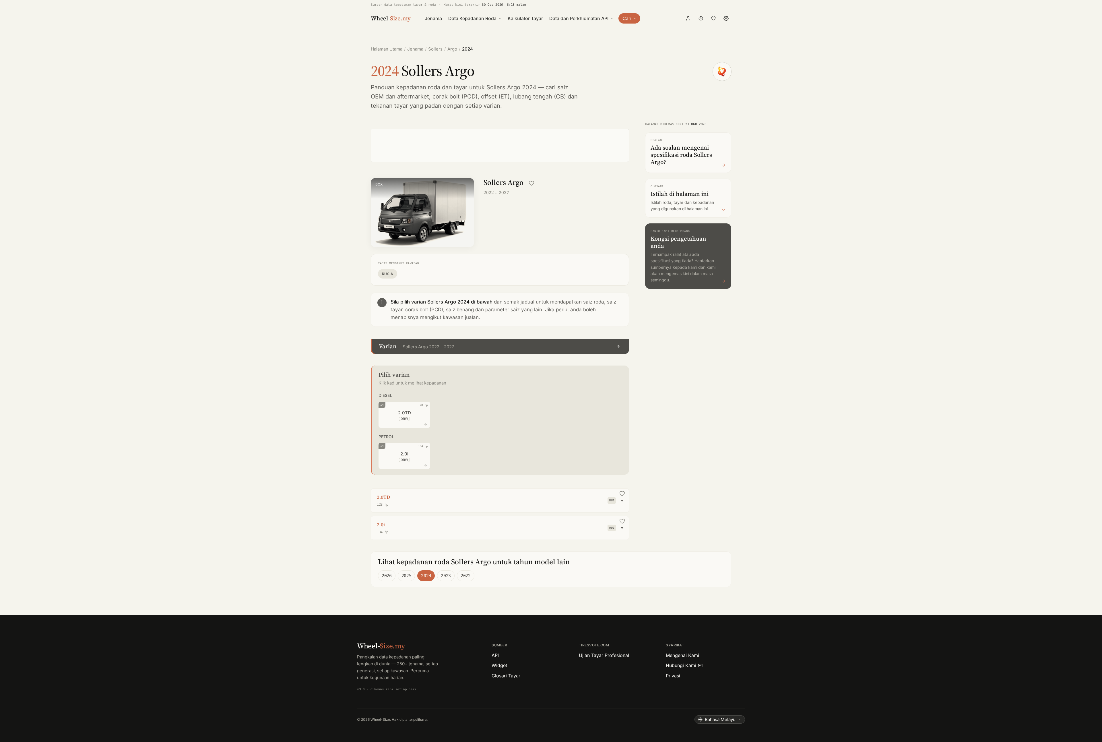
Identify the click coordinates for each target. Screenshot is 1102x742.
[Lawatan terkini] (701, 18)
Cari (626, 18)
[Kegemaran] (713, 18)
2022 (466, 575)
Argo (452, 49)
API (495, 655)
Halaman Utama (386, 49)
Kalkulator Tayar (525, 18)
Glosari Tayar (506, 676)
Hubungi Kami (681, 665)
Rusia (387, 274)
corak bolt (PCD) (455, 96)
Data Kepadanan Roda (472, 18)
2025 (406, 575)
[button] (500, 346)
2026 (387, 575)
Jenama (433, 18)
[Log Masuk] (688, 18)
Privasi (673, 676)
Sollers (435, 49)
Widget (499, 665)
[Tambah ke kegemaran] (531, 183)
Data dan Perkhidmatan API (578, 18)
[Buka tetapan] (726, 18)
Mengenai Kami (682, 655)
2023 (446, 575)
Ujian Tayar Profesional (604, 655)
